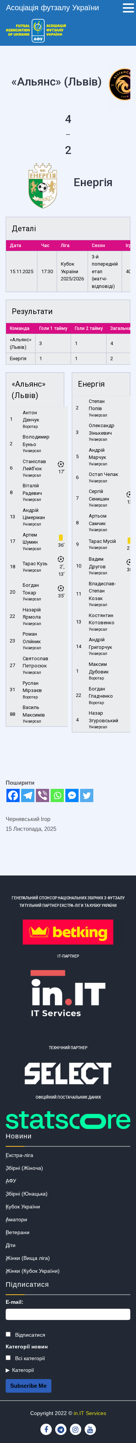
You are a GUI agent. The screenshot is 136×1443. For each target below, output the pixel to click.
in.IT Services (90, 1413)
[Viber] (42, 795)
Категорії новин (27, 1346)
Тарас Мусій (102, 541)
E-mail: (14, 1302)
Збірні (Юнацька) (27, 1194)
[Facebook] (13, 795)
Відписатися (29, 1335)
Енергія (18, 358)
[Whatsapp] (57, 795)
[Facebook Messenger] (72, 795)
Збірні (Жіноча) (24, 1168)
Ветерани (17, 1232)
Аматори (16, 1219)
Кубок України (23, 1207)
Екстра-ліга (19, 1155)
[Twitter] (86, 795)
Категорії (23, 1370)
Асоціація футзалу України (52, 7)
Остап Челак (103, 474)
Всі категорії (29, 1358)
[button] (128, 9)
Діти (10, 1245)
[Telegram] (27, 795)
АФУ (11, 1181)
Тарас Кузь (35, 563)
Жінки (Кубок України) (33, 1271)
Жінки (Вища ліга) (28, 1258)
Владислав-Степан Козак (102, 591)
